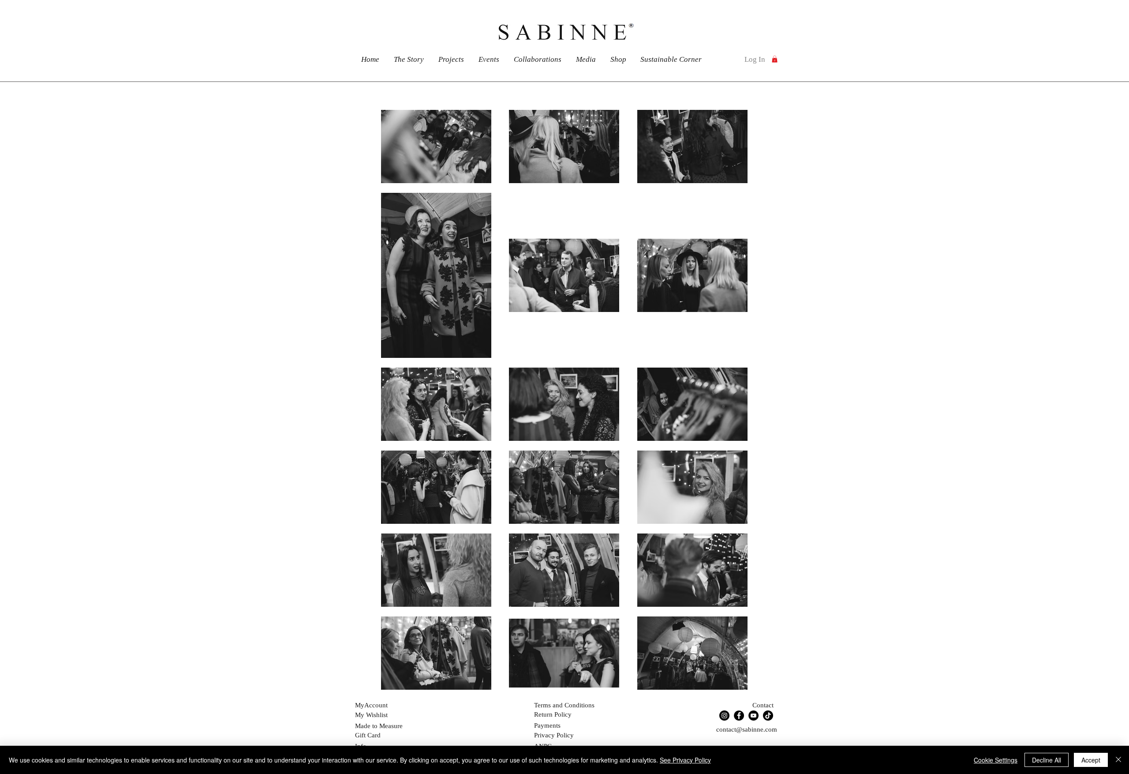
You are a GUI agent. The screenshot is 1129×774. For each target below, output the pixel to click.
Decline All (1046, 759)
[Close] (1118, 760)
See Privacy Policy (685, 759)
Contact (763, 705)
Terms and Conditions (564, 705)
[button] (775, 59)
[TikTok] (768, 715)
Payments (547, 725)
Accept (1090, 759)
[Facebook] (739, 715)
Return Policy (553, 714)
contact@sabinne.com (746, 729)
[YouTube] (753, 715)
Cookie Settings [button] (995, 759)
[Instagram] (724, 715)
